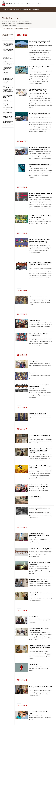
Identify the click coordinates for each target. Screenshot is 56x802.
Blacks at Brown (33, 664)
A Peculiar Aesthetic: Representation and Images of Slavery (40, 594)
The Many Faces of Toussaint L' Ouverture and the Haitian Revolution (40, 687)
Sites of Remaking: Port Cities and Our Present (39, 68)
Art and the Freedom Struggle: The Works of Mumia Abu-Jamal (40, 194)
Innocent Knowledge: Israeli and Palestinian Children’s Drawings (38, 90)
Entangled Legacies (34, 320)
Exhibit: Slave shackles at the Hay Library (40, 549)
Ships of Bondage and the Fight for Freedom (38, 712)
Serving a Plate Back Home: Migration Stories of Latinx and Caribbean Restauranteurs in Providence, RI (39, 241)
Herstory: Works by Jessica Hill (37, 414)
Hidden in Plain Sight (35, 496)
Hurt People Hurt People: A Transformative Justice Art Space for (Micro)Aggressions (39, 535)
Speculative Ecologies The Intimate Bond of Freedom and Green (40, 216)
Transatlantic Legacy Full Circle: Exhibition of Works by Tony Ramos (39, 580)
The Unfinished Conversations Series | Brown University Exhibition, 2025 (39, 148)
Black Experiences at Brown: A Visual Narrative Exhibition (39, 629)
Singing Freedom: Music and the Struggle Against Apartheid (40, 467)
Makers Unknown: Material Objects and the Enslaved (40, 436)
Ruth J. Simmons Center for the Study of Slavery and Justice (27, 3)
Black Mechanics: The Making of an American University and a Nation (38, 485)
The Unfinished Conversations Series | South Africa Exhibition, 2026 (39, 42)
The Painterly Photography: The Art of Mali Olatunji (39, 563)
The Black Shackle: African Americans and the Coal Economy (39, 509)
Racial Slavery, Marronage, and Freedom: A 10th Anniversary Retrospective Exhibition (40, 264)
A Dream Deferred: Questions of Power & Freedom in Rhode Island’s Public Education (40, 450)
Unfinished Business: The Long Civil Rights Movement (39, 385)
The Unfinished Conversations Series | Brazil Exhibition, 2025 (39, 114)
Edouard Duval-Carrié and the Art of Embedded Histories (39, 335)
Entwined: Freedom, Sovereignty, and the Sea (40, 165)
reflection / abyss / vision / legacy (38, 297)
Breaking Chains (33, 617)
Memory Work (33, 373)
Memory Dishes (33, 361)
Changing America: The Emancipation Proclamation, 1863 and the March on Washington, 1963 (39, 647)
